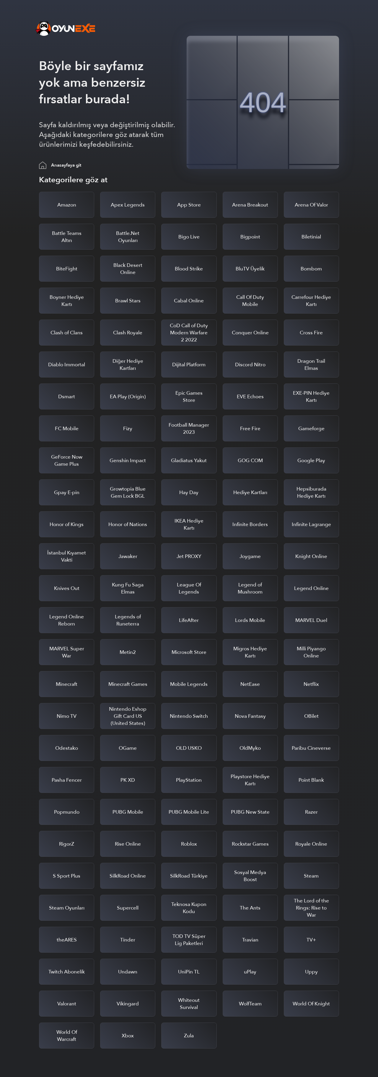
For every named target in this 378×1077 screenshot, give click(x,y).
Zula (189, 1035)
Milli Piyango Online (311, 652)
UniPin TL (189, 971)
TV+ (311, 939)
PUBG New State (250, 812)
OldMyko (250, 748)
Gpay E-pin (66, 492)
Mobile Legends (189, 684)
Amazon (66, 204)
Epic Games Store (189, 397)
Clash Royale (127, 332)
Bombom (311, 268)
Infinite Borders (250, 524)
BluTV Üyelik (250, 268)
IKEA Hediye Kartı (189, 524)
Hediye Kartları (250, 492)
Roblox (189, 844)
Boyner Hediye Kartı (67, 301)
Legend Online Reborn (66, 620)
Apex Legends (128, 204)
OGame (128, 748)
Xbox (128, 1035)
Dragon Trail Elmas (311, 365)
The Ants (250, 908)
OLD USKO (189, 748)
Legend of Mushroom (250, 588)
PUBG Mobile (128, 812)
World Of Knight (311, 1003)
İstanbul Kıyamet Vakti (66, 556)
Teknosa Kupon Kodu (188, 908)
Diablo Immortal (66, 364)
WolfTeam (250, 1003)
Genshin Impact (128, 460)
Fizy (127, 428)
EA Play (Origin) (128, 396)
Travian (250, 939)
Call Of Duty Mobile (250, 301)
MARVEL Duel (311, 620)
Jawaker (127, 556)
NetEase (250, 684)
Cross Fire (311, 332)
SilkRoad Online (128, 876)
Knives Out (66, 588)
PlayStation (189, 780)
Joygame (250, 556)
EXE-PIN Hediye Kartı (311, 397)
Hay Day (188, 492)
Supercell (128, 908)
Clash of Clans (66, 332)
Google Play (311, 460)
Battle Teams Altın (67, 237)
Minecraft (66, 684)
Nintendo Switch (189, 716)
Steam (311, 876)
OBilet (311, 716)
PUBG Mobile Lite (189, 812)
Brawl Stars (128, 300)
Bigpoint (250, 236)
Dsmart (66, 396)
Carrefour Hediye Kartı (311, 301)
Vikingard (128, 1003)
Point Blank (311, 780)
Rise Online (128, 844)
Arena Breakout (250, 204)
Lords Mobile (250, 620)
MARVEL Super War (66, 652)
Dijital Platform (189, 364)
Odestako (66, 748)
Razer (311, 812)
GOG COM (250, 460)
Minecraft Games (127, 684)
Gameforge (311, 428)
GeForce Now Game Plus (66, 460)
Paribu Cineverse (311, 748)
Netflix (311, 684)
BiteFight (66, 268)
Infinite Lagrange (311, 524)
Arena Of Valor (311, 204)
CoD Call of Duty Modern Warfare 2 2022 (189, 332)
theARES (67, 939)
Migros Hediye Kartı (250, 652)
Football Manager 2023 (189, 429)
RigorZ (66, 844)
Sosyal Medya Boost (250, 876)
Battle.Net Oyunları (127, 237)
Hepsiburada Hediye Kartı (311, 492)
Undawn (127, 971)
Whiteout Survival (189, 1004)
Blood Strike (189, 268)
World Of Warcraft (66, 1036)
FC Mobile (67, 428)
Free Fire (250, 428)
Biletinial (311, 236)
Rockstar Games (250, 844)
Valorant (66, 1003)
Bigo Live (189, 236)
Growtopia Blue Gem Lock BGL (128, 492)
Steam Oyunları (66, 908)
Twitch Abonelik (66, 971)
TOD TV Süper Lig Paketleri (189, 940)
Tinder (127, 939)
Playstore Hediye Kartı (250, 780)
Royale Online (311, 844)
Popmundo (66, 812)
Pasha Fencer (67, 780)
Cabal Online (189, 300)
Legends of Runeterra (128, 620)
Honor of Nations (127, 524)
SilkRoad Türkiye (189, 876)
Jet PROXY (189, 556)
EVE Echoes (250, 396)
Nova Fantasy (250, 716)
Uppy (311, 971)
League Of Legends (189, 588)
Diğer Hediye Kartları (128, 365)
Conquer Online (250, 332)
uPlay (250, 971)
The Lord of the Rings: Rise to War (311, 907)
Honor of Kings (67, 524)
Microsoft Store (189, 652)
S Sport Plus (66, 876)
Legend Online (311, 588)
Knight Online (311, 556)
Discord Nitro (250, 364)
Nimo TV (66, 716)
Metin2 (128, 652)
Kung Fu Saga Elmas (128, 588)
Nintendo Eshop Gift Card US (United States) (127, 716)
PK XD (127, 780)
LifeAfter (189, 620)
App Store (189, 204)
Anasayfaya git (66, 165)
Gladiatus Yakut (189, 460)
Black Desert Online (127, 269)
